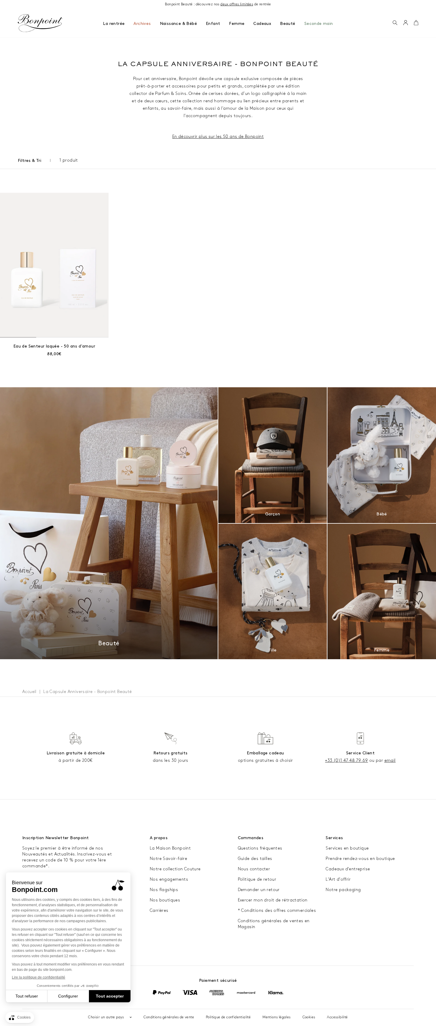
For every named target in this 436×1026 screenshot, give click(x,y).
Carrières (159, 910)
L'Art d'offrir (338, 879)
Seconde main (318, 24)
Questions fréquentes (260, 848)
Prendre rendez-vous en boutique (360, 859)
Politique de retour (257, 879)
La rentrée (114, 24)
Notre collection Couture (175, 869)
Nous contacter (254, 869)
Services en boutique (347, 848)
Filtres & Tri (29, 160)
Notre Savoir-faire (168, 859)
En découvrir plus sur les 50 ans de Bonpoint (218, 136)
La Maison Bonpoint (170, 848)
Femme (236, 24)
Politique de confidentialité (228, 1017)
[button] (394, 23)
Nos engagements (169, 879)
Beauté (287, 24)
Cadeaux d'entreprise (348, 869)
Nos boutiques (165, 900)
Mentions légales (276, 1017)
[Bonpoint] (40, 23)
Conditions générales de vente (169, 1017)
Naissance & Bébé (178, 24)
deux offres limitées (236, 4)
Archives (142, 24)
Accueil (29, 692)
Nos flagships (164, 890)
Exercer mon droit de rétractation (273, 900)
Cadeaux (262, 24)
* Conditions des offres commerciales (277, 910)
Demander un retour (259, 890)
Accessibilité (337, 1017)
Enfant (213, 24)
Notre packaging (343, 890)
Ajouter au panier (54, 346)
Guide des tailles (255, 859)
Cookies (309, 1017)
